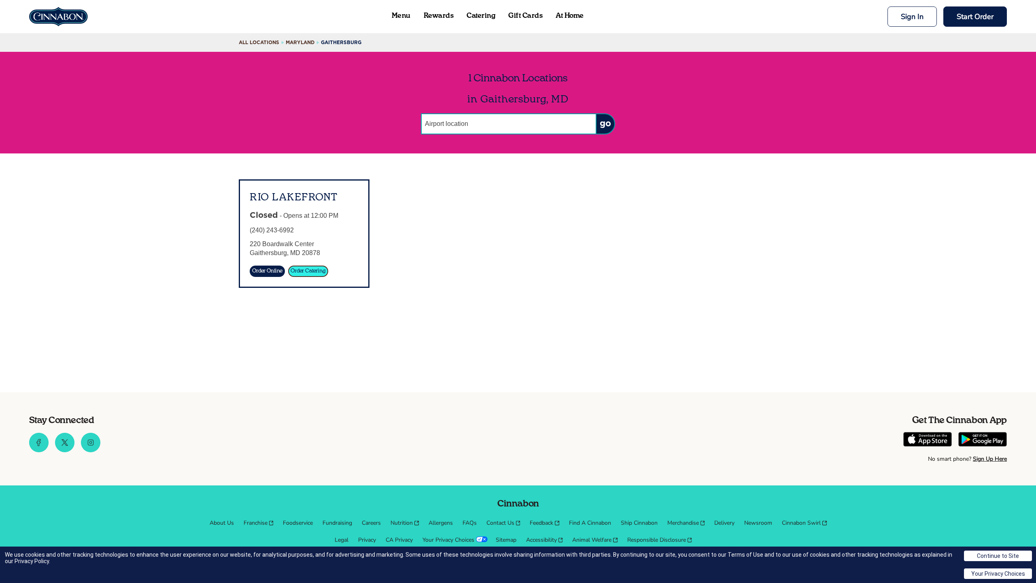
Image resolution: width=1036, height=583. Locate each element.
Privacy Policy (32, 561)
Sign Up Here (990, 459)
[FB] (39, 450)
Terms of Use (745, 554)
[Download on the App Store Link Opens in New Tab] (927, 440)
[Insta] (90, 450)
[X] (64, 450)
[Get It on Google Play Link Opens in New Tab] (982, 440)
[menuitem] (222, 523)
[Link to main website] (58, 16)
